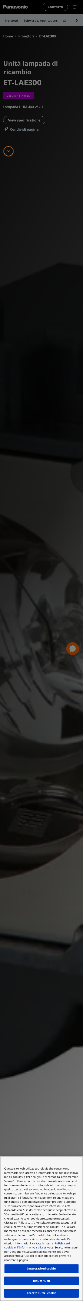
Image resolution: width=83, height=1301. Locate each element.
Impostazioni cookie (41, 1268)
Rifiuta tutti (41, 1281)
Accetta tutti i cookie (42, 1293)
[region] (41, 1228)
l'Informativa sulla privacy (35, 1247)
